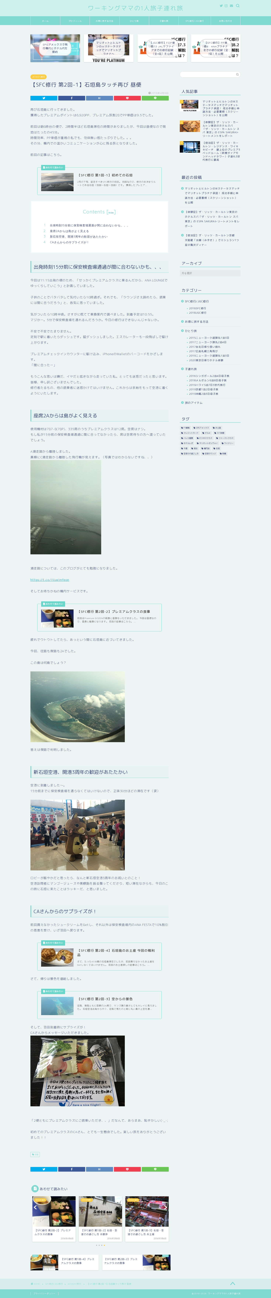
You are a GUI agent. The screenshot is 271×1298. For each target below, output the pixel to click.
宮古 (195, 448)
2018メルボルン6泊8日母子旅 (208, 380)
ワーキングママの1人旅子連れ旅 (135, 8)
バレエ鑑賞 (188, 438)
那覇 (224, 453)
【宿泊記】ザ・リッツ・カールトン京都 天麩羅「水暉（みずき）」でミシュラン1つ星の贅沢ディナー (212, 240)
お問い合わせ (225, 21)
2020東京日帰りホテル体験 (206, 360)
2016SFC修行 (38, 76)
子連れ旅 (163, 21)
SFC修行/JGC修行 (194, 21)
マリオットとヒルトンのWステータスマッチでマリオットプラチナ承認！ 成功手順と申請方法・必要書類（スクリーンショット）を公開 (212, 195)
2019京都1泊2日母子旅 (203, 389)
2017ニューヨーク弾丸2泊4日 (208, 342)
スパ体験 (220, 433)
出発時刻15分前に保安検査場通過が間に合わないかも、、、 (90, 225)
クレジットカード (191, 433)
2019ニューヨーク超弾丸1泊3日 (209, 355)
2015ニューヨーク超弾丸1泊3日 (209, 337)
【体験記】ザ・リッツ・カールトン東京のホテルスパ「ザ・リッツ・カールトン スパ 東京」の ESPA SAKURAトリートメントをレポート (212, 219)
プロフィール (75, 21)
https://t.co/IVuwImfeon (49, 580)
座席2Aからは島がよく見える (69, 231)
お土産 (218, 427)
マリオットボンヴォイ (208, 443)
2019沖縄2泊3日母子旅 (203, 394)
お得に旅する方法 (104, 21)
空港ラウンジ (210, 453)
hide (111, 212)
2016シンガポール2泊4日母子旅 (209, 376)
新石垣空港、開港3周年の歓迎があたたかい (79, 236)
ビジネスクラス (205, 438)
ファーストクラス (226, 438)
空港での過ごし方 (191, 453)
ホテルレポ (188, 443)
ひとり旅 (134, 21)
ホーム (45, 21)
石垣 (36, 1154)
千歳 (185, 448)
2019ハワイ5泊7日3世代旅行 (207, 385)
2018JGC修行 (198, 312)
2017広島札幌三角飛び (203, 351)
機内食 (206, 448)
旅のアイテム (194, 403)
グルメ (207, 433)
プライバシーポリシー (44, 1293)
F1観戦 (187, 427)
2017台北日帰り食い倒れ (205, 347)
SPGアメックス (202, 427)
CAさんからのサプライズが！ (69, 242)
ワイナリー (228, 443)
